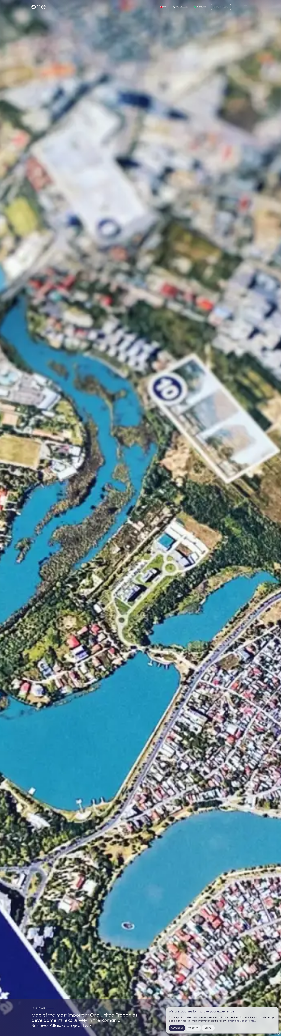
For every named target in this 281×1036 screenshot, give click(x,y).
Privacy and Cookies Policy (241, 1021)
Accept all (177, 1028)
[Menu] (245, 7)
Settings (208, 1028)
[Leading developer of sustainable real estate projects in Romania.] (38, 7)
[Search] (236, 7)
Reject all (193, 1028)
